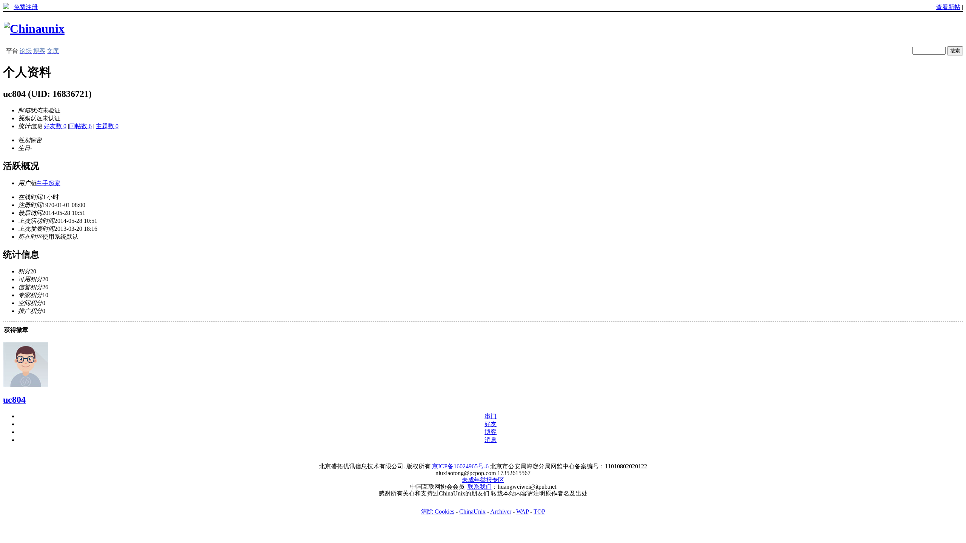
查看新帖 (948, 7)
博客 (491, 432)
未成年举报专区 (483, 480)
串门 (491, 416)
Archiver (500, 511)
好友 (491, 424)
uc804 (14, 400)
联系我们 (480, 486)
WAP (522, 511)
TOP (539, 511)
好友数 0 (55, 126)
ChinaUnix (472, 511)
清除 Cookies (437, 511)
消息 (491, 440)
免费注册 (26, 7)
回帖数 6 (80, 126)
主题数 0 (107, 126)
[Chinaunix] (34, 28)
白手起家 (48, 183)
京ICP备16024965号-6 (461, 466)
